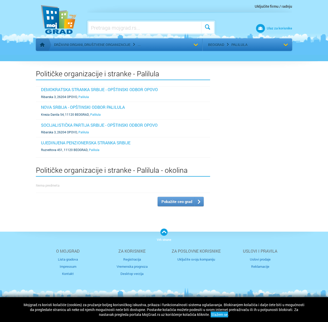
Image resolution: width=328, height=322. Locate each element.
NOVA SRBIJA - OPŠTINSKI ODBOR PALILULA (83, 107)
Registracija (132, 259)
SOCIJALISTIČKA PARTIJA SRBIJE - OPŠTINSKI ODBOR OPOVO (99, 125)
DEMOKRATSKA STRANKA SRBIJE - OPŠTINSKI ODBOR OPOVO (99, 89)
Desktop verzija (132, 273)
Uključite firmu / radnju (273, 6)
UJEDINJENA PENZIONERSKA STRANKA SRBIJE (85, 142)
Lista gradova (68, 259)
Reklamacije (260, 266)
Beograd (216, 44)
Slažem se (219, 314)
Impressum (68, 266)
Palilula (239, 44)
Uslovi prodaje (260, 259)
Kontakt (68, 273)
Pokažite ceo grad (176, 201)
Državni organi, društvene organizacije (92, 44)
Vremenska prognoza (132, 266)
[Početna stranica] (42, 44)
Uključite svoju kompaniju (196, 259)
